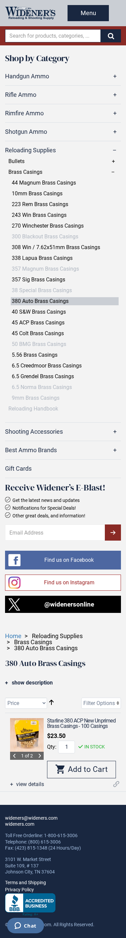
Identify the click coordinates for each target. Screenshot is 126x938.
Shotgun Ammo (26, 131)
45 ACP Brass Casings (38, 323)
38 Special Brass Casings (42, 290)
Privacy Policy (19, 889)
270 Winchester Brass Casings (48, 226)
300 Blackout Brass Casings (45, 237)
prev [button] (14, 756)
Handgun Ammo (27, 76)
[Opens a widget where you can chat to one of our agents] (25, 926)
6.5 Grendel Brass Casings (43, 377)
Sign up (113, 532)
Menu (88, 12)
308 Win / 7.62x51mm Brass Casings (56, 247)
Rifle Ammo (20, 94)
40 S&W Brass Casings (39, 312)
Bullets (16, 161)
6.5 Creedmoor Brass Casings (47, 366)
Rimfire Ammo (24, 113)
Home (13, 635)
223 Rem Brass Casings (40, 204)
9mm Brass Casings (35, 398)
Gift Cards (18, 468)
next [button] (40, 756)
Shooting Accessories (34, 431)
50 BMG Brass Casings (39, 344)
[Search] (111, 35)
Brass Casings (25, 172)
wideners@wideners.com (31, 818)
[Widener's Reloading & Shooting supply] (30, 13)
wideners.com (19, 824)
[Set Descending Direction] (51, 702)
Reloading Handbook (33, 409)
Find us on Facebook (69, 560)
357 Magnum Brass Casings (45, 269)
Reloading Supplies (30, 150)
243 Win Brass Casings (39, 215)
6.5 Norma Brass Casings (42, 387)
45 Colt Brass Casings (38, 333)
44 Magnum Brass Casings (44, 183)
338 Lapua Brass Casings (42, 258)
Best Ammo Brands (31, 450)
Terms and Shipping (25, 882)
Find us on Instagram (69, 582)
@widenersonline (69, 604)
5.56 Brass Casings (34, 355)
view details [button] (29, 784)
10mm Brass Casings (37, 194)
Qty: (51, 747)
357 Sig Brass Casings (38, 280)
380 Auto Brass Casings (40, 301)
